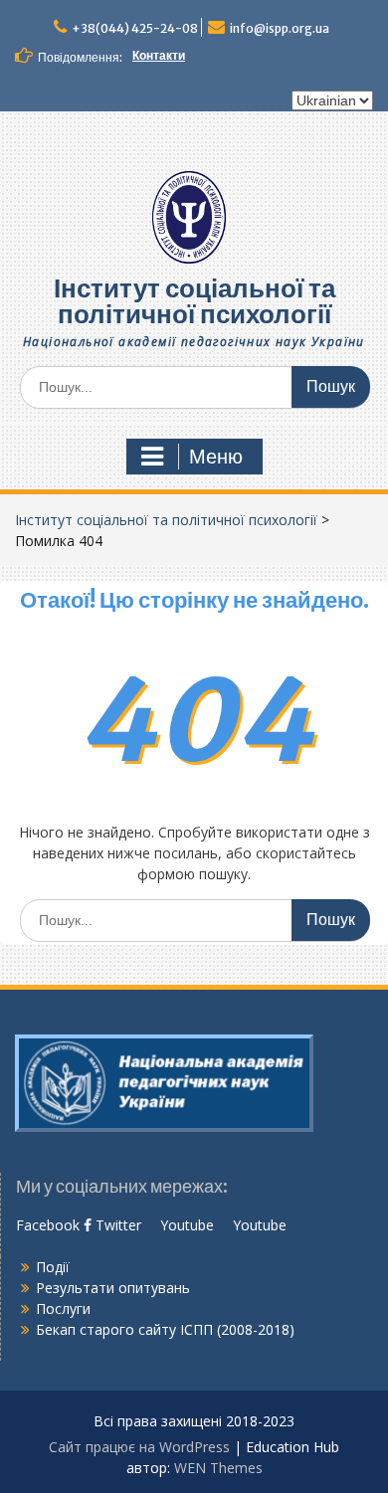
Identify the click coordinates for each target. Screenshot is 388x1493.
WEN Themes (218, 1467)
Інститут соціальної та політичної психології (194, 301)
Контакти (158, 55)
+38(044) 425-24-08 (135, 28)
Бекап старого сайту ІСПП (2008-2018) (165, 1329)
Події (53, 1266)
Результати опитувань (113, 1287)
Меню (216, 456)
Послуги (63, 1308)
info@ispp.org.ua (279, 28)
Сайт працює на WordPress (139, 1446)
